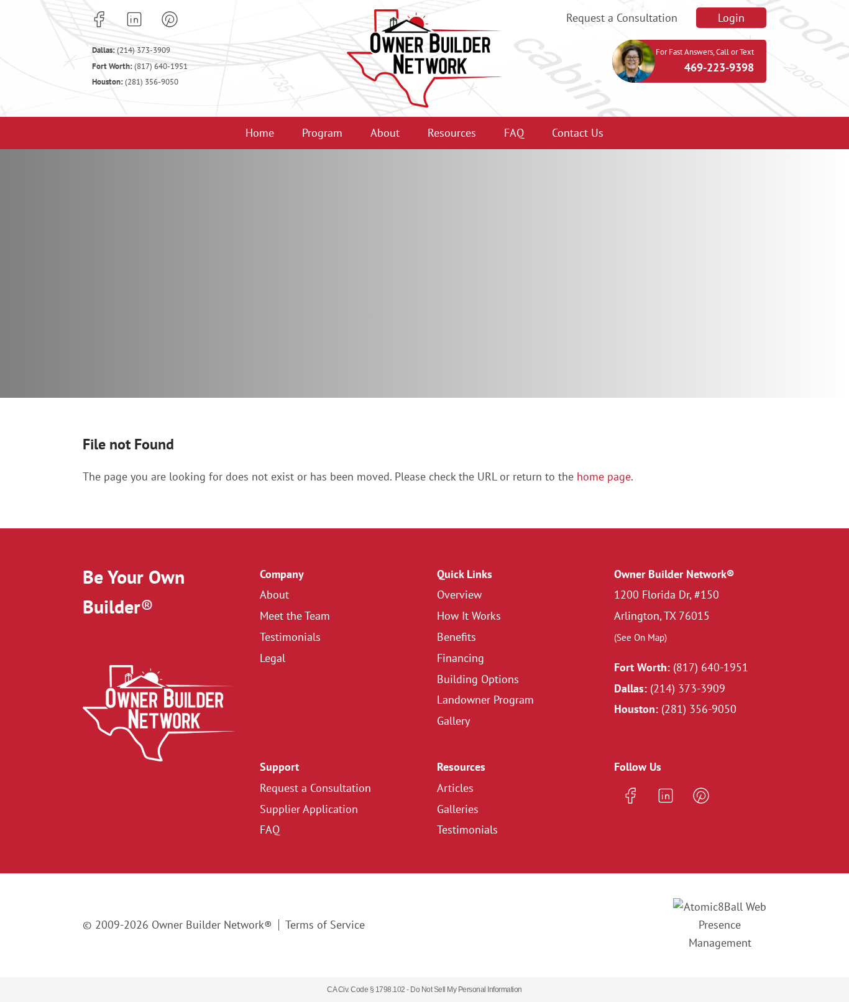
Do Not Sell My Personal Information (466, 989)
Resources (452, 133)
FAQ (514, 133)
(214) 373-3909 (131, 50)
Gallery (453, 721)
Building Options (478, 679)
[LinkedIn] (134, 19)
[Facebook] (99, 19)
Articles (455, 788)
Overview (459, 594)
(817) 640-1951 (140, 66)
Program (322, 133)
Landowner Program (485, 699)
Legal (272, 658)
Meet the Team (295, 616)
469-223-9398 (719, 67)
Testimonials (290, 637)
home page (604, 476)
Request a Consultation (621, 18)
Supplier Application (309, 809)
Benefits (456, 637)
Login (731, 18)
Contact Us (577, 133)
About (385, 133)
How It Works (469, 616)
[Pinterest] (170, 19)
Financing (460, 658)
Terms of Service (325, 924)
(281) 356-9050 (135, 81)
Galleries (458, 809)
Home (260, 133)
